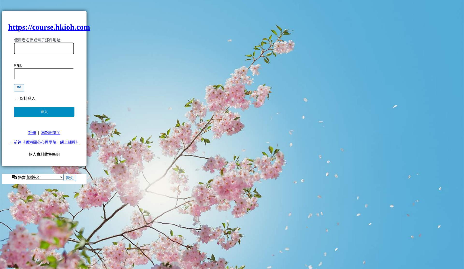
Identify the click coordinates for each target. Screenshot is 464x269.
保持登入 (27, 99)
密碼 (18, 66)
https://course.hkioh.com (49, 27)
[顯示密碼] (19, 87)
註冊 (32, 133)
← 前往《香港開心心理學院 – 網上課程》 (44, 142)
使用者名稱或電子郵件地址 (37, 40)
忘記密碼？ (50, 133)
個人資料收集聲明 (44, 154)
